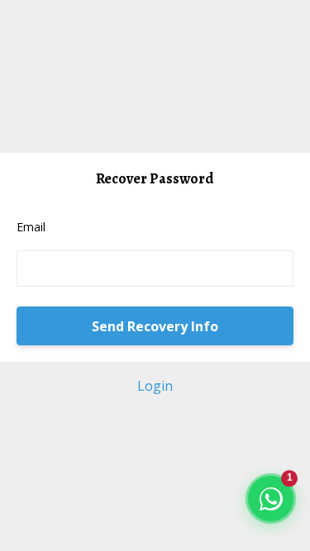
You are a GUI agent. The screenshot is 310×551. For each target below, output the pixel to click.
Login (155, 386)
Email (31, 227)
